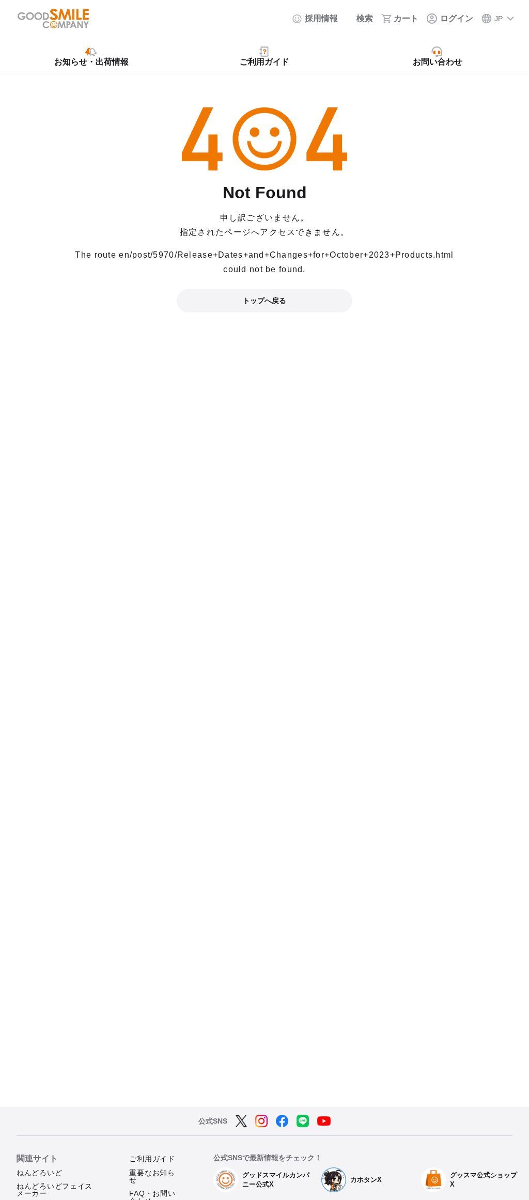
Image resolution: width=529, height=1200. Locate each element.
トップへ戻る (264, 300)
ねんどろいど (39, 1173)
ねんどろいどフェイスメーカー (54, 1189)
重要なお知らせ (152, 1176)
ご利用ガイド (152, 1159)
